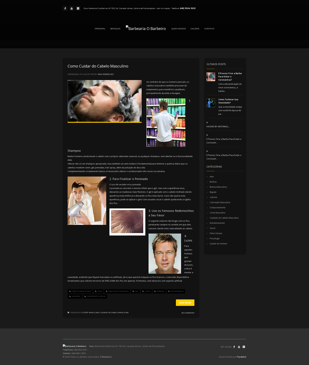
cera (99, 291)
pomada (160, 291)
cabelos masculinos (81, 291)
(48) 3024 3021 (188, 8)
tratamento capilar (96, 296)
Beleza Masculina (218, 186)
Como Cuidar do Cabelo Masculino (98, 66)
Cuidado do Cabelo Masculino (114, 313)
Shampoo (76, 296)
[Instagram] (78, 8)
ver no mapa (163, 8)
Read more (185, 302)
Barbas (213, 181)
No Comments (188, 313)
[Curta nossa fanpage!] (234, 346)
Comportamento (218, 207)
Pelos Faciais (216, 233)
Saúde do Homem (218, 243)
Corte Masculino (91, 313)
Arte (212, 176)
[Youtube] (71, 8)
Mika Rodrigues (105, 74)
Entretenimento (217, 222)
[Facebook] (65, 8)
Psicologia (215, 238)
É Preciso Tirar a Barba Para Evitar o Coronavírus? (230, 76)
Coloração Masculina (220, 202)
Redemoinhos (177, 291)
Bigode (213, 192)
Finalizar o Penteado (118, 291)
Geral (212, 228)
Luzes (147, 291)
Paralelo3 (241, 356)
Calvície (213, 197)
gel (136, 291)
